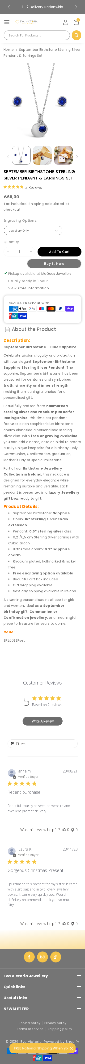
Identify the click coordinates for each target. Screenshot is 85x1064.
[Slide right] (77, 156)
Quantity (11, 242)
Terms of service (30, 1029)
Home (9, 49)
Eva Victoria (31, 1041)
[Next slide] (76, 6)
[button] (7, 22)
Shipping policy (60, 1029)
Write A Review (43, 721)
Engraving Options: (20, 220)
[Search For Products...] (76, 35)
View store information (28, 288)
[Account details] (65, 22)
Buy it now (54, 263)
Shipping (36, 203)
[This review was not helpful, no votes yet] (72, 829)
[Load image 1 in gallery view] (21, 155)
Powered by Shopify (61, 1041)
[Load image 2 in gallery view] (42, 155)
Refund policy (29, 1023)
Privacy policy (55, 1023)
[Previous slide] (9, 6)
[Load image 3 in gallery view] (63, 155)
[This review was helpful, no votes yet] (64, 829)
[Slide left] (8, 156)
